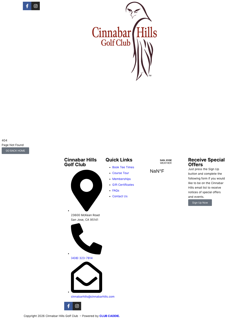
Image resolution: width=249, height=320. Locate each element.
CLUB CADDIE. (109, 316)
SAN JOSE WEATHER (166, 168)
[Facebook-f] (27, 6)
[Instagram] (35, 6)
